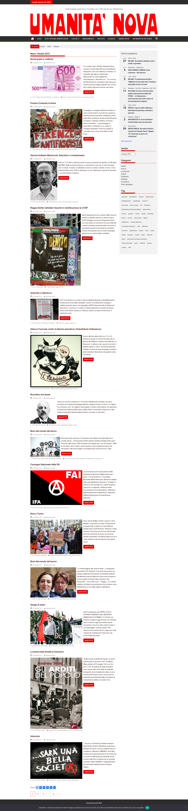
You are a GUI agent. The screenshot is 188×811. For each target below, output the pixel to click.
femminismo (147, 209)
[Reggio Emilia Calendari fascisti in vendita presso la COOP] (55, 215)
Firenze (57, 149)
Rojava (67, 646)
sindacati (97, 458)
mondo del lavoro (55, 599)
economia (125, 205)
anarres (141, 197)
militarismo (125, 222)
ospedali (82, 458)
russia (152, 230)
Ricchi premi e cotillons (41, 59)
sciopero (130, 235)
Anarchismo (52, 202)
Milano (145, 218)
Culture (43, 202)
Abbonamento (88, 39)
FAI (54, 507)
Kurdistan (151, 213)
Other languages (127, 184)
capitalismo (136, 201)
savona (59, 202)
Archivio (101, 39)
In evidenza (55, 97)
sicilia (143, 235)
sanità (123, 235)
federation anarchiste (65, 388)
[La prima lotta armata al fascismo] (56, 659)
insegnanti (85, 97)
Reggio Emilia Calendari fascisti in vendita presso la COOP (59, 208)
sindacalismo (90, 458)
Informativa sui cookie (142, 39)
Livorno (130, 218)
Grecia (67, 323)
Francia (75, 388)
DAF (57, 646)
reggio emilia (59, 287)
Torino (79, 555)
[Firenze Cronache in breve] (56, 110)
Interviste (35, 736)
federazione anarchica (62, 507)
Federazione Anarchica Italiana (131, 209)
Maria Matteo (63, 555)
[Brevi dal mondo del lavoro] (45, 438)
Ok (147, 807)
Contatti (75, 39)
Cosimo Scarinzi (76, 97)
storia (64, 202)
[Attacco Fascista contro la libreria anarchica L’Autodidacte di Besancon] (56, 336)
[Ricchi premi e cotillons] (56, 66)
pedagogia (64, 425)
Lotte (77, 458)
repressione (73, 149)
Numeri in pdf (124, 39)
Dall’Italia (124, 179)
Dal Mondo (44, 323)
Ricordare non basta (40, 394)
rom (76, 555)
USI (102, 458)
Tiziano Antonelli (127, 243)
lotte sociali (137, 218)
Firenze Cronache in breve (43, 103)
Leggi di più (88, 92)
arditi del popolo (62, 730)
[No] (185, 808)
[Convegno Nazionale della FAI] (56, 472)
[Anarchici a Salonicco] (44, 300)
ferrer (58, 425)
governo (130, 213)
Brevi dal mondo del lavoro (43, 431)
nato (138, 226)
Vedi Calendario (126, 141)
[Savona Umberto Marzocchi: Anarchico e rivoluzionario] (43, 163)
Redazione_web (50, 63)
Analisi (38, 97)
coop (47, 287)
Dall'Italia (48, 97)
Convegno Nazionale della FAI (45, 464)
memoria (75, 730)
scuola (91, 97)
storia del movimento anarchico (137, 239)
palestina (145, 226)
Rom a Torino (37, 513)
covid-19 (145, 201)
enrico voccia (134, 205)
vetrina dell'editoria (73, 780)
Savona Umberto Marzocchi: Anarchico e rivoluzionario (57, 155)
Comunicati (39, 287)
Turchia (72, 646)
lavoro (124, 218)
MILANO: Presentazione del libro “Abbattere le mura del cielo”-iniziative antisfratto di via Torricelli (142, 81)
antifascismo (53, 730)
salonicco (73, 323)
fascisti (52, 149)
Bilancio (111, 39)
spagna (70, 425)
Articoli (43, 97)
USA (129, 247)
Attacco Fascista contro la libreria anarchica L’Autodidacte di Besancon (65, 329)
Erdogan (61, 646)
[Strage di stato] (56, 612)
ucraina (124, 247)
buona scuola (67, 97)
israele (143, 213)
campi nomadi (54, 555)
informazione (65, 149)
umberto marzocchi (72, 202)
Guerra (137, 213)
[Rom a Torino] (56, 521)
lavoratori (72, 458)
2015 (33, 97)
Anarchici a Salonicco (41, 293)
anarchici (61, 323)
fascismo (147, 205)
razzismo (71, 555)
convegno (49, 507)
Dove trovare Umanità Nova (56, 39)
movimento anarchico (128, 226)
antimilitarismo (126, 201)
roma (146, 230)
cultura (70, 730)
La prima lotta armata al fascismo (47, 651)
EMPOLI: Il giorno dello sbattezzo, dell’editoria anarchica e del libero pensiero (140, 110)
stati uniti (149, 235)
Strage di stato (37, 604)
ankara (53, 646)
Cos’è (39, 39)
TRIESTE (142, 243)
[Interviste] (56, 743)
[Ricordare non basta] (43, 402)
